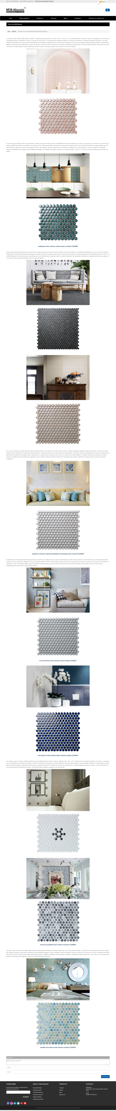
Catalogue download (38, 1099)
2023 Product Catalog (40, 1)
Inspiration (78, 18)
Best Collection (50, 1)
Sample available (37, 1097)
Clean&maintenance (38, 1092)
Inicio (10, 18)
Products (61, 1088)
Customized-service (38, 1094)
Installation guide (37, 1090)
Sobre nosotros (23, 18)
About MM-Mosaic (37, 1088)
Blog (65, 18)
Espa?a (103, 1)
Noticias (14, 31)
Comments (105, 1077)
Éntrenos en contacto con (96, 18)
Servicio (53, 18)
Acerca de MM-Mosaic (15, 24)
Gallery (61, 1090)
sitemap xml (62, 1094)
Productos (40, 18)
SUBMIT (26, 1097)
